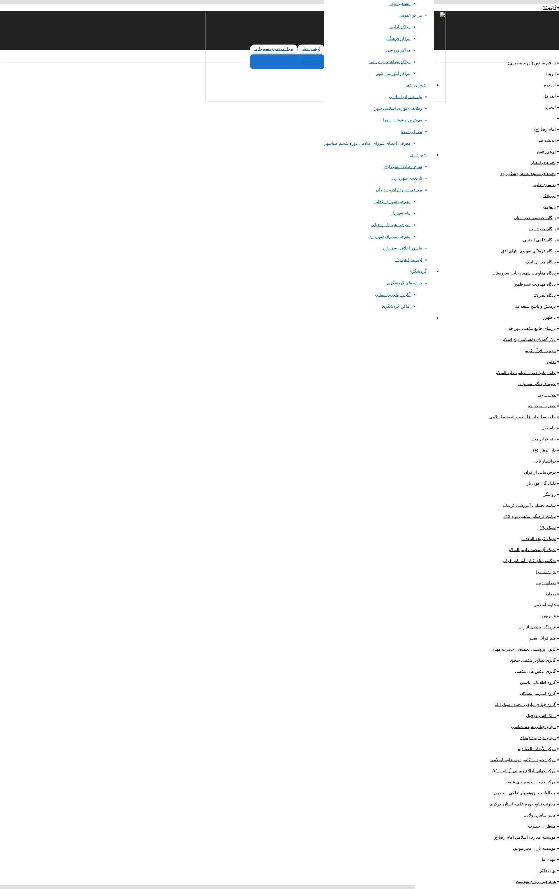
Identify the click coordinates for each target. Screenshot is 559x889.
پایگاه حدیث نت (542, 228)
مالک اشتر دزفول (541, 715)
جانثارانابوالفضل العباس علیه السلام (526, 372)
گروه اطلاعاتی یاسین (538, 682)
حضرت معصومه (542, 405)
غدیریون (549, 616)
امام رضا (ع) (545, 129)
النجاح (551, 107)
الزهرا (551, 74)
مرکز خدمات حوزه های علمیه (530, 782)
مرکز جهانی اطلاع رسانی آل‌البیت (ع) (524, 770)
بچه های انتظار (543, 162)
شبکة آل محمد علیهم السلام (532, 549)
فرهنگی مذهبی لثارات (537, 627)
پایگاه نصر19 (545, 295)
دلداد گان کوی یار (541, 483)
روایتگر (550, 494)
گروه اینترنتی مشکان (538, 693)
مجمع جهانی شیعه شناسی (533, 726)
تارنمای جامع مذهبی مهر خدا (531, 328)
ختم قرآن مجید (543, 439)
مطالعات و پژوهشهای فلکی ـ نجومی (525, 793)
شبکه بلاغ (547, 527)
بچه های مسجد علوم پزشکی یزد (528, 173)
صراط (550, 594)
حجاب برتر (546, 394)
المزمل (549, 96)
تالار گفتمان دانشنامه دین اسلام (529, 339)
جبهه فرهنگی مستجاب (537, 383)
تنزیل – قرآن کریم (540, 350)
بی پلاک (549, 195)
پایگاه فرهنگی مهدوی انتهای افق (528, 251)
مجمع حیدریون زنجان (538, 737)
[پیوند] (125, 85)
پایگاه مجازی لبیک (541, 262)
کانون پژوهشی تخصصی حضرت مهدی (523, 649)
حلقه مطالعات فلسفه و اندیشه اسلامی (522, 417)
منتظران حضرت (542, 826)
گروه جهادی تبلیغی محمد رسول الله (525, 704)
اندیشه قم (547, 140)
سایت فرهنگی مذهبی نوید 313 (529, 516)
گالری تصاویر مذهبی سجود (533, 660)
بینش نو (549, 206)
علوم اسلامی (544, 605)
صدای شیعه (546, 582)
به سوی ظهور (544, 184)
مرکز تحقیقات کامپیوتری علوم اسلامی (523, 759)
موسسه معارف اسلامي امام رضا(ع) (524, 837)
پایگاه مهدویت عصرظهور (535, 284)
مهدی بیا (549, 859)
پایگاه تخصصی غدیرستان (535, 217)
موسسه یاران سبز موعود (534, 848)
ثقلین (551, 361)
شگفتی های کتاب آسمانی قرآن (529, 560)
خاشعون (549, 428)
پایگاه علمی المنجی (539, 240)
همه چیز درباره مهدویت (536, 881)
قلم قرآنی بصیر (542, 638)
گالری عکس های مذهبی (535, 671)
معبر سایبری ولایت (539, 815)
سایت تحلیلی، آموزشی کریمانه (529, 505)
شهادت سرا (546, 571)
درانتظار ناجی (544, 461)
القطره (550, 85)
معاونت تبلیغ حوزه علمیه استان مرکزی (523, 804)
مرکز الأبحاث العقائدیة (537, 748)
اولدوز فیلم (546, 151)
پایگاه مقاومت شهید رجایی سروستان (524, 273)
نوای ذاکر (548, 870)
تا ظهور (549, 317)
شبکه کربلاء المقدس (538, 538)
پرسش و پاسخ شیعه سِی (534, 306)
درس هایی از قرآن (540, 472)
